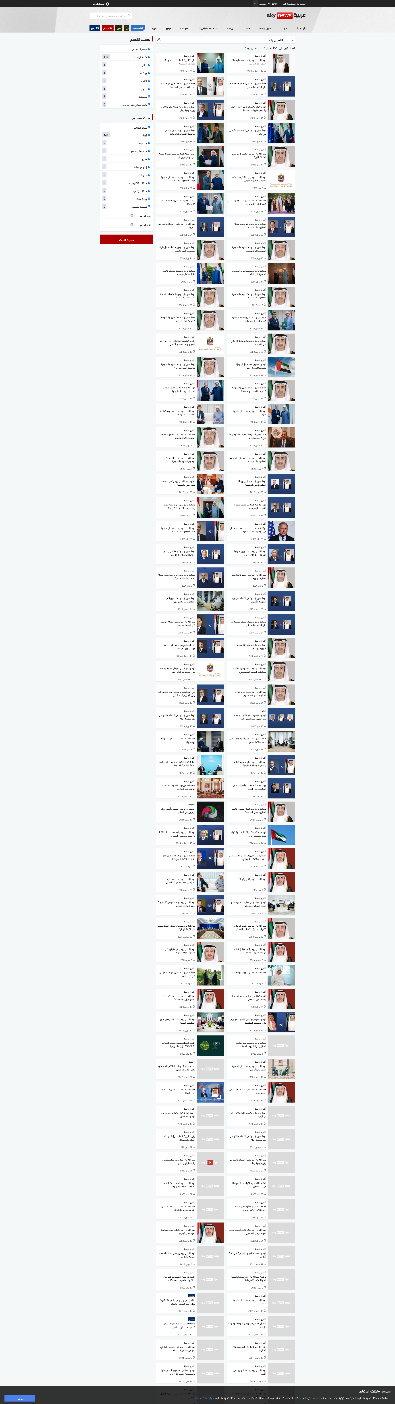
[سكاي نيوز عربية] (286, 15)
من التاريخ (145, 215)
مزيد (154, 28)
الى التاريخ (145, 224)
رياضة (230, 28)
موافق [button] (20, 1398)
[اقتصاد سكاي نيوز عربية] (138, 28)
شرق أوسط (265, 28)
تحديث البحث (126, 239)
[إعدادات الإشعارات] (126, 28)
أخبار (286, 28)
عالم (248, 28)
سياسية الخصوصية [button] (204, 1398)
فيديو (168, 28)
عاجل (119, 28)
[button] (108, 28)
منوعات (184, 28)
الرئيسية (301, 28)
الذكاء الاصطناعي (209, 28)
